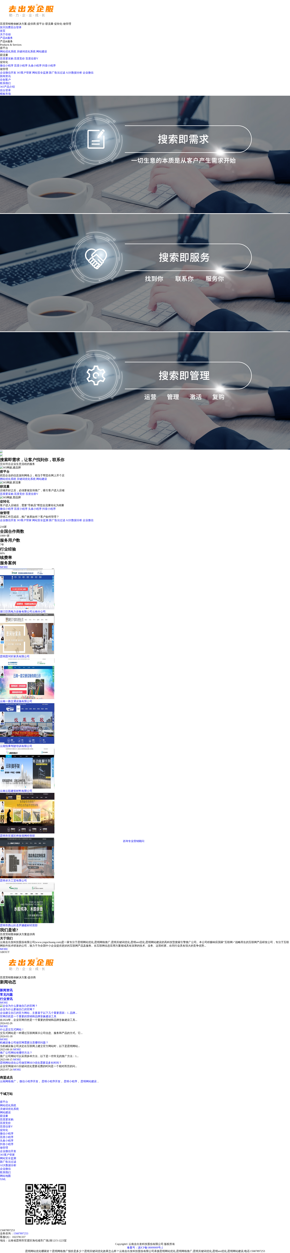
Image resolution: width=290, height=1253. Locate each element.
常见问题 (6, 994)
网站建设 (41, 51)
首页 (2, 30)
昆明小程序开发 (51, 1081)
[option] (118, 1037)
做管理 (4, 1147)
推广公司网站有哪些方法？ (16, 1052)
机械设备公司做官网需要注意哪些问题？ (24, 1042)
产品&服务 (6, 37)
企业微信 (88, 72)
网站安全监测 (40, 72)
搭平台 (4, 1101)
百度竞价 (19, 58)
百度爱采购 (6, 58)
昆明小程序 (70, 1081)
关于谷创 (5, 34)
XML (3, 1179)
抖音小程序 (49, 65)
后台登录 (5, 90)
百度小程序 (21, 65)
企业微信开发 (8, 72)
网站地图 (5, 1175)
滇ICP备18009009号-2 (150, 1247)
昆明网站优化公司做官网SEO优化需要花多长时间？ (31, 1062)
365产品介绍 (7, 86)
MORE (4, 567)
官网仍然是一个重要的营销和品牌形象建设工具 (28, 1016)
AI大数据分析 (74, 72)
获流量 (4, 1115)
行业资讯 (6, 999)
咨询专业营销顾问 (133, 841)
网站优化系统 (8, 51)
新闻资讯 (5, 76)
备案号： (132, 1247)
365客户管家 (24, 72)
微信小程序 (6, 65)
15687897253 (20, 1233)
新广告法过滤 (57, 72)
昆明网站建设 (89, 1081)
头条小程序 (35, 65)
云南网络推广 (8, 1081)
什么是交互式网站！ (12, 1029)
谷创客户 (5, 79)
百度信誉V (32, 58)
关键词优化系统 (26, 51)
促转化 (4, 1130)
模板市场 (5, 93)
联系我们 (5, 83)
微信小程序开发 (28, 1081)
